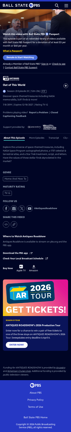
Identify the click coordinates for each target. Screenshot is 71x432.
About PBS (36, 392)
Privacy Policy (35, 399)
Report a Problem (38, 112)
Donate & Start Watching (20, 57)
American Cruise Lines (19, 371)
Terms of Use (35, 406)
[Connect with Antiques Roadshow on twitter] (22, 208)
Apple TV (21, 268)
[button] (57, 5)
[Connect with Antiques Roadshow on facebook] (6, 208)
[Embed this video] (6, 224)
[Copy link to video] (14, 224)
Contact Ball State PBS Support (21, 67)
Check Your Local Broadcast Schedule (23, 258)
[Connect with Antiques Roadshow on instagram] (14, 208)
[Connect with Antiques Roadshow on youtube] (29, 208)
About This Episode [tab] (14, 137)
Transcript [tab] (54, 137)
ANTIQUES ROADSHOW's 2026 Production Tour (33, 325)
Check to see (58, 64)
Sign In (44, 64)
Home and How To (15, 178)
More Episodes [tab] (36, 137)
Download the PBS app (15, 253)
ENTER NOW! (16, 344)
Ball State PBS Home (36, 417)
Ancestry (60, 367)
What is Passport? (12, 50)
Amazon (33, 268)
